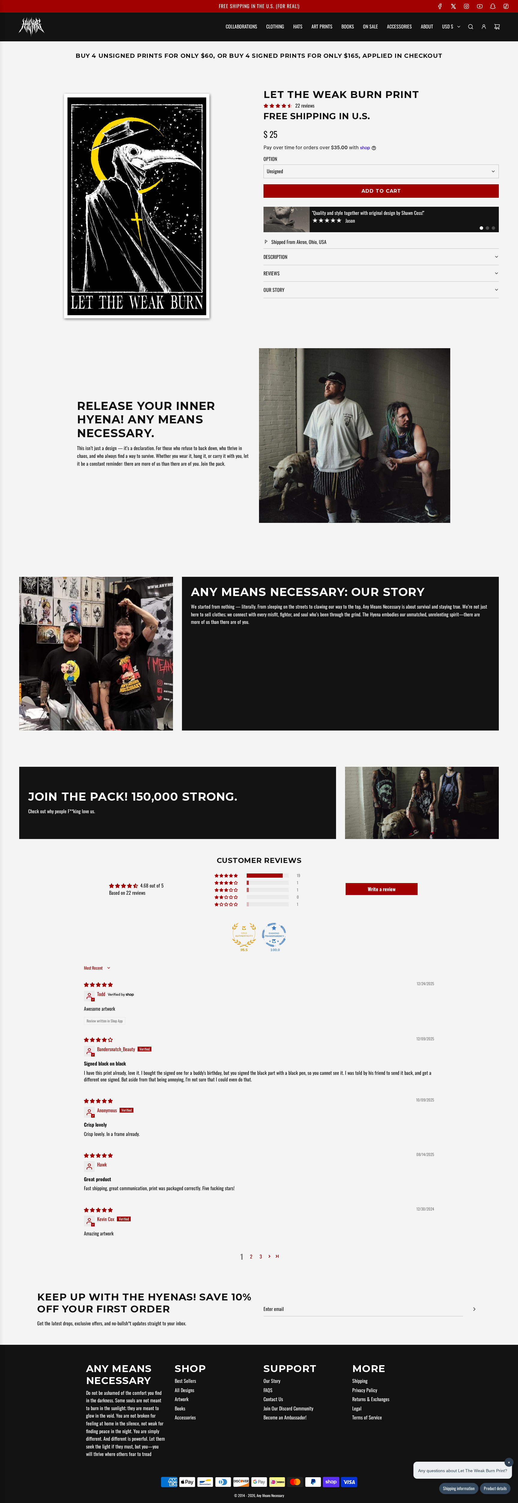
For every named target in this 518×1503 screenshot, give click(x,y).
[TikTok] (506, 6)
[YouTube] (479, 6)
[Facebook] (440, 6)
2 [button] (251, 1256)
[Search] (470, 26)
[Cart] (497, 26)
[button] (481, 228)
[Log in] (483, 26)
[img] (98, 984)
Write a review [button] (382, 889)
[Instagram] (466, 6)
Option (270, 158)
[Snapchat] (492, 6)
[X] (453, 6)
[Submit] (474, 1309)
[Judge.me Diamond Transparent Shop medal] (274, 935)
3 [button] (261, 1256)
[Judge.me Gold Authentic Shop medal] (244, 935)
